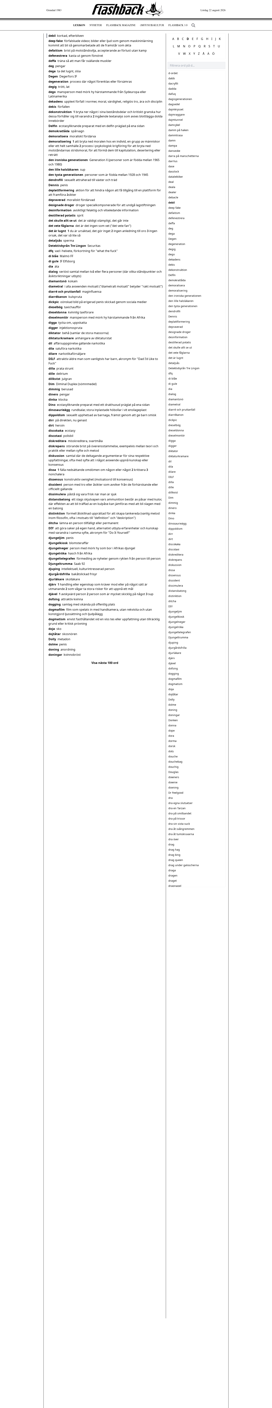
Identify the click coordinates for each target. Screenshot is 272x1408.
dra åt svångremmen (181, 829)
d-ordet (173, 73)
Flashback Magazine (121, 25)
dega (52, 71)
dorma (172, 741)
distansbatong (59, 499)
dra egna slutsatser (180, 803)
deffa (52, 61)
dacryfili (173, 83)
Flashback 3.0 (177, 25)
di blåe (53, 256)
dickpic (53, 302)
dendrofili (55, 180)
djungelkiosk (58, 543)
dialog (53, 272)
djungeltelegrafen (61, 558)
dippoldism (56, 415)
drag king (174, 855)
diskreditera (57, 441)
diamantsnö (57, 281)
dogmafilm (56, 609)
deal (171, 182)
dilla (51, 368)
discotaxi (55, 436)
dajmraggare (176, 114)
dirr (51, 420)
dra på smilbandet (179, 813)
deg (51, 66)
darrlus (172, 161)
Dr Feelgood (175, 792)
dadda (172, 88)
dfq (50, 251)
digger (53, 328)
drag (171, 844)
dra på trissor (176, 818)
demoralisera (58, 136)
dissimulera (57, 494)
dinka (52, 399)
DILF (51, 359)
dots (171, 751)
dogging (54, 604)
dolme (53, 644)
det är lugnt (57, 231)
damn (172, 140)
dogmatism (57, 619)
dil (50, 343)
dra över (173, 839)
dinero (53, 394)
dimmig (54, 389)
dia (50, 266)
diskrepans (56, 446)
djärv (52, 584)
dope (171, 730)
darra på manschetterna (183, 156)
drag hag (174, 849)
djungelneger (58, 548)
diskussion (56, 456)
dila (51, 348)
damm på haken (178, 130)
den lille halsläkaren (63, 169)
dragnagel (174, 886)
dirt (51, 425)
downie (172, 782)
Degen (53, 76)
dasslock (173, 171)
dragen (172, 875)
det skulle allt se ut (62, 221)
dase (171, 166)
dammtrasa (175, 135)
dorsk (171, 746)
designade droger (61, 205)
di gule (53, 261)
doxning (173, 787)
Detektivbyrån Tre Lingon (67, 246)
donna (172, 725)
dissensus (55, 479)
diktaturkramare (61, 338)
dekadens (55, 101)
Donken (173, 720)
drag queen (175, 860)
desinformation (60, 210)
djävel (52, 594)
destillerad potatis (61, 215)
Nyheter (96, 25)
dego (52, 92)
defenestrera (57, 56)
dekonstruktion (60, 112)
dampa (172, 145)
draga (172, 870)
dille (51, 374)
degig (52, 87)
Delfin (52, 126)
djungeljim (56, 538)
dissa (52, 470)
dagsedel (174, 104)
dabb (171, 78)
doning (53, 649)
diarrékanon (57, 297)
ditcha (53, 523)
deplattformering (61, 190)
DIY (51, 528)
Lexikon (79, 25)
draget (172, 880)
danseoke (174, 151)
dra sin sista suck (179, 823)
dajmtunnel (175, 119)
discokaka (55, 431)
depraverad (56, 200)
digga (52, 323)
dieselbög (55, 307)
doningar (55, 655)
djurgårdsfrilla (59, 574)
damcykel (174, 125)
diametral (55, 286)
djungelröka (57, 553)
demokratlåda (59, 131)
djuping (54, 569)
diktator (54, 333)
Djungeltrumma (60, 564)
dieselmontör (58, 317)
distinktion (56, 513)
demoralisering (59, 141)
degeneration (58, 81)
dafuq (172, 94)
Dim (51, 384)
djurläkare (56, 579)
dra (170, 798)
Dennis (53, 185)
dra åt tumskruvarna (181, 834)
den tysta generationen (65, 175)
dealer (172, 192)
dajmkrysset (175, 109)
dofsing (54, 599)
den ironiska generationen (68, 160)
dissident (55, 485)
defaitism (55, 50)
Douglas (173, 772)
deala (171, 187)
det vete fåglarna (61, 226)
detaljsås (55, 240)
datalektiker (175, 176)
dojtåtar (54, 634)
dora (171, 735)
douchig (173, 767)
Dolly (52, 639)
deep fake (55, 41)
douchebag (175, 761)
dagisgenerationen (180, 99)
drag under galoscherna (183, 865)
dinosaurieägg (59, 410)
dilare (52, 354)
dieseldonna (57, 312)
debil (52, 36)
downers (173, 777)
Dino (52, 405)
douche (173, 756)
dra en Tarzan (177, 808)
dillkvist (54, 379)
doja (51, 629)
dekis (52, 107)
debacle (173, 197)
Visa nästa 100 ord (104, 663)
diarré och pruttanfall (64, 292)
